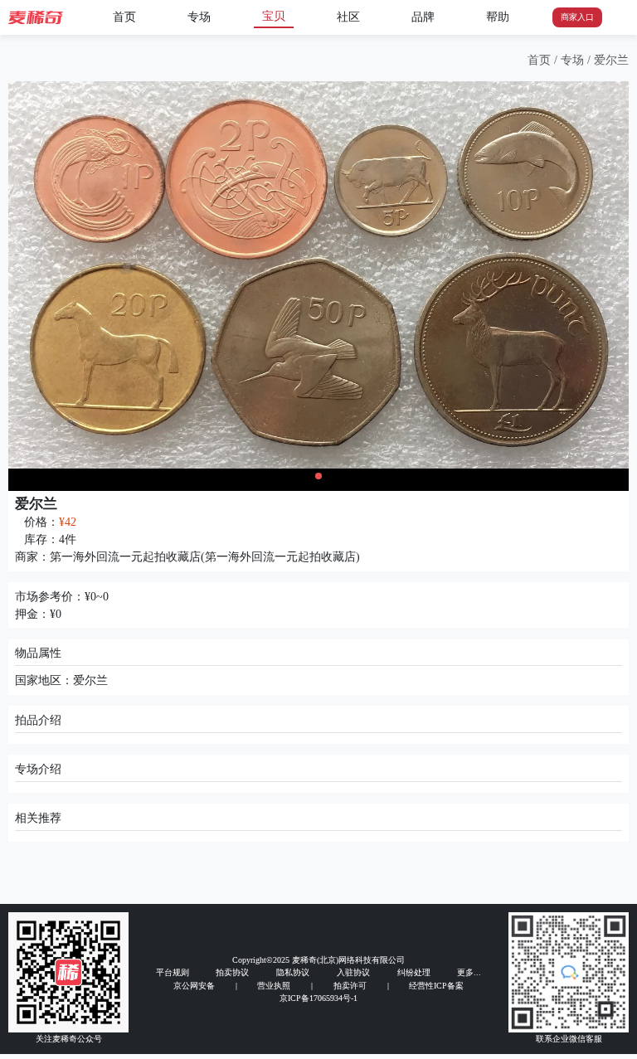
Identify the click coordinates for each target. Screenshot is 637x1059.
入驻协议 (353, 972)
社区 (348, 17)
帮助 (497, 17)
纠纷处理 (413, 972)
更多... (469, 972)
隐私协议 (292, 972)
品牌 (423, 17)
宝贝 (273, 16)
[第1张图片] (318, 476)
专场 (199, 17)
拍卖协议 (232, 972)
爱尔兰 (611, 60)
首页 (124, 17)
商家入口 (577, 17)
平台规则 (172, 972)
